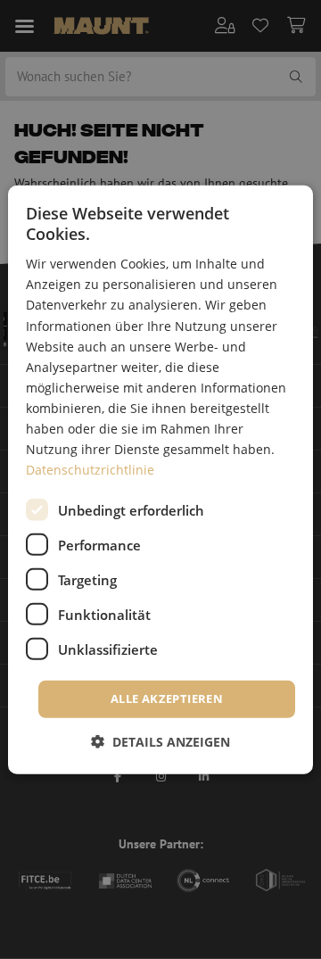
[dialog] (160, 479)
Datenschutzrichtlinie (90, 469)
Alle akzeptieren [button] (167, 698)
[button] (160, 742)
